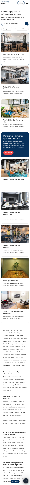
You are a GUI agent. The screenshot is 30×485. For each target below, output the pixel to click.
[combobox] (15, 24)
